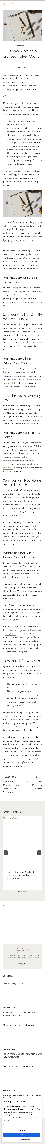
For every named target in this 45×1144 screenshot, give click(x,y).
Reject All (22, 1130)
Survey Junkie (20, 630)
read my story (22, 963)
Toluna (30, 591)
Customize (22, 1126)
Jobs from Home (22, 45)
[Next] (39, 852)
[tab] (18, 891)
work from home (24, 446)
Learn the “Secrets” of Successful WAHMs (33, 783)
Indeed (6, 577)
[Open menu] (40, 3)
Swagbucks (10, 633)
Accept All (22, 1135)
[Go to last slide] (6, 852)
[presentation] (22, 841)
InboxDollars (34, 630)
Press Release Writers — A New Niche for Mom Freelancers (11, 785)
